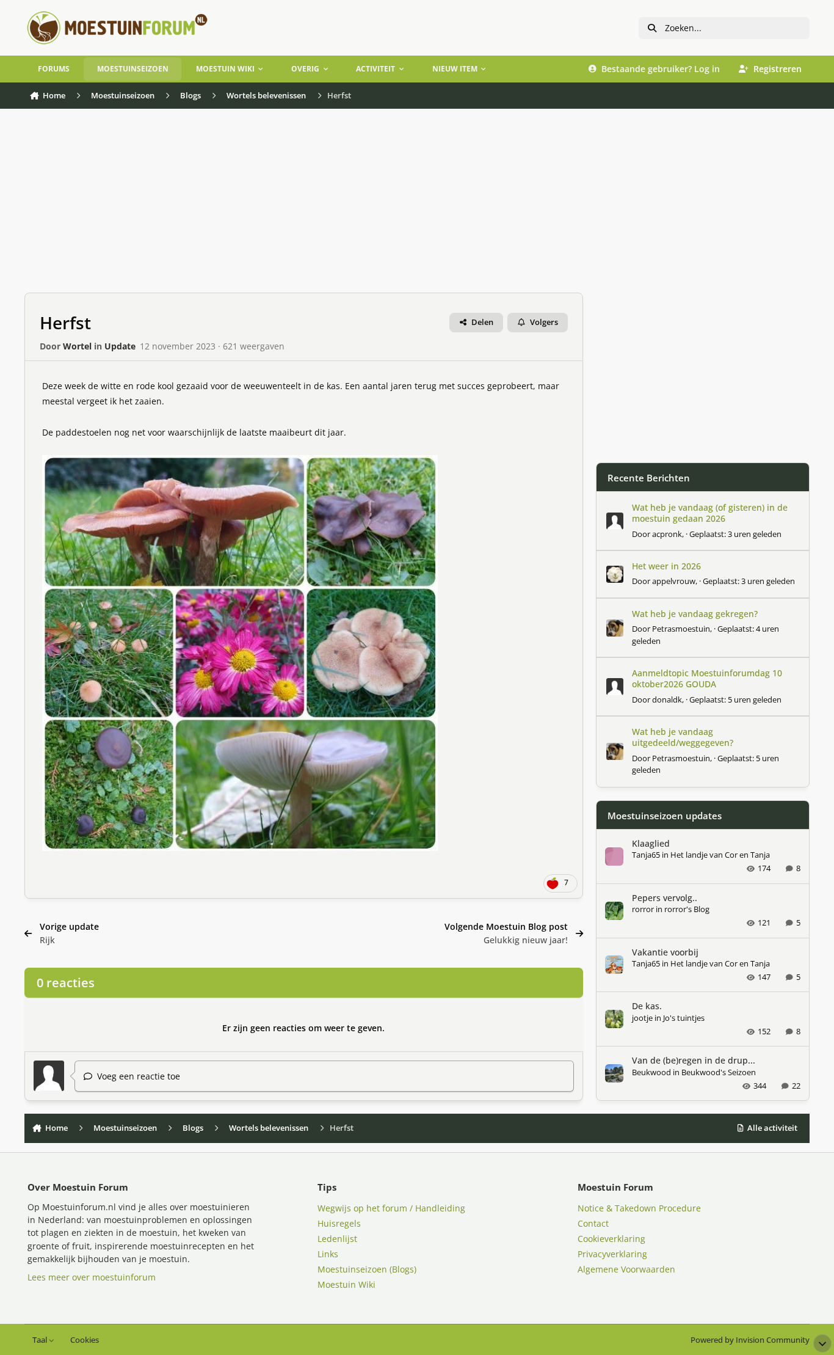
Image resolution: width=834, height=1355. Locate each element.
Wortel (77, 346)
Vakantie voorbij (665, 952)
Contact (593, 1223)
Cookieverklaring (611, 1238)
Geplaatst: (735, 533)
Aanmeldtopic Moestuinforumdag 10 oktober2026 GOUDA (707, 678)
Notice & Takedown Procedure (639, 1208)
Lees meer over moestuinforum (91, 1277)
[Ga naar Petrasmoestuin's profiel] (614, 628)
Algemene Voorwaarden (626, 1269)
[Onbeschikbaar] (240, 463)
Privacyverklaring (612, 1254)
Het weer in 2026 (666, 566)
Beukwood (651, 1072)
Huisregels (339, 1223)
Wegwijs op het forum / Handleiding (391, 1208)
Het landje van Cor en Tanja (720, 854)
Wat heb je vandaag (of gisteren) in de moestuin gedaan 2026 (710, 513)
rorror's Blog (686, 909)
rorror (643, 909)
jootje (642, 1017)
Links (327, 1254)
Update (120, 346)
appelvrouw (673, 580)
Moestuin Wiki (346, 1284)
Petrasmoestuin (681, 628)
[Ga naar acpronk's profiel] (614, 521)
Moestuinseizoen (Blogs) (366, 1269)
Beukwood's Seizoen (718, 1072)
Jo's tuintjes (684, 1017)
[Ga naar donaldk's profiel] (614, 686)
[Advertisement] (303, 207)
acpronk (667, 533)
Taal (40, 1340)
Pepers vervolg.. (664, 898)
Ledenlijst (337, 1238)
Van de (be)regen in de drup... (693, 1060)
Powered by (750, 1340)
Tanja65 (646, 854)
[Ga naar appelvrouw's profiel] (614, 574)
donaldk (667, 699)
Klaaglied (651, 843)
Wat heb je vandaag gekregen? (695, 613)
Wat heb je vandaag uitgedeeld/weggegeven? (682, 737)
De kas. (647, 1006)
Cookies (84, 1340)
